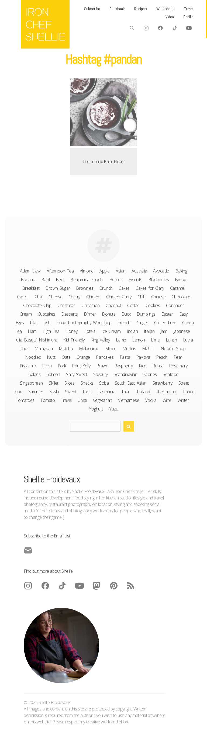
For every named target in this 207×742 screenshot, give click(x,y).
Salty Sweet (76, 374)
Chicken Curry (119, 297)
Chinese (158, 297)
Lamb (121, 340)
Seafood (170, 374)
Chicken (93, 297)
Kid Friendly (73, 340)
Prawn (102, 366)
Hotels (89, 331)
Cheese (55, 297)
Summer (35, 392)
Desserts (69, 314)
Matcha (66, 348)
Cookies (153, 305)
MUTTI (148, 348)
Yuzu (113, 409)
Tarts (87, 392)
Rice (142, 366)
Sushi (54, 392)
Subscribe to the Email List (47, 536)
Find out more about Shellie (48, 571)
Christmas (66, 305)
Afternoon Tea (60, 271)
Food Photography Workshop (84, 323)
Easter (167, 314)
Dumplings (146, 314)
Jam (164, 331)
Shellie (188, 17)
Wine (167, 400)
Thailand (142, 392)
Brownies (84, 288)
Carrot (23, 297)
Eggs (20, 323)
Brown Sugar (58, 288)
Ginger (142, 323)
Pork (62, 366)
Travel (189, 9)
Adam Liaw (30, 271)
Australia (139, 271)
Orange (83, 357)
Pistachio (28, 366)
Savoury (100, 374)
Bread (180, 279)
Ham (32, 331)
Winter (183, 400)
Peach (162, 357)
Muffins (129, 348)
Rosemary (178, 366)
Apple (104, 271)
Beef (60, 279)
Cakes (124, 288)
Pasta (125, 357)
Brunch (106, 288)
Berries (116, 279)
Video (169, 17)
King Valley (100, 340)
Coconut (113, 305)
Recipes (140, 9)
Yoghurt (96, 409)
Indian (132, 331)
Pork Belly (81, 366)
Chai (39, 297)
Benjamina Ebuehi (86, 279)
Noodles (33, 357)
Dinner (90, 314)
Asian (121, 271)
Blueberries (158, 279)
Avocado (161, 271)
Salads (34, 374)
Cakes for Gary (150, 288)
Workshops (165, 9)
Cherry (74, 297)
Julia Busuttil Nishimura (36, 340)
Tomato (47, 400)
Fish (46, 323)
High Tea (51, 331)
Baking (181, 271)
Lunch (171, 340)
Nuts (51, 357)
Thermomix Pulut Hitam (103, 161)
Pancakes (104, 357)
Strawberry (162, 383)
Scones (150, 374)
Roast (157, 366)
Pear (178, 357)
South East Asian (131, 383)
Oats (66, 357)
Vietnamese (128, 400)
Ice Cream (111, 331)
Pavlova (143, 357)
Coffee (133, 305)
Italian (149, 331)
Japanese (181, 331)
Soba (104, 383)
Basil (45, 279)
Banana (28, 279)
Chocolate (181, 297)
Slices (69, 383)
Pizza (47, 366)
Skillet (53, 383)
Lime (155, 340)
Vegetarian (102, 400)
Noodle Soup (173, 348)
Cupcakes (46, 314)
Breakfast (31, 288)
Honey (71, 331)
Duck (126, 314)
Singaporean (31, 383)
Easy (183, 314)
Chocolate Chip (37, 305)
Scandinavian (125, 374)
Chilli (141, 297)
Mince (110, 348)
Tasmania (106, 392)
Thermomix (166, 392)
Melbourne (89, 348)
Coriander (175, 305)
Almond (87, 271)
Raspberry (123, 366)
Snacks (87, 383)
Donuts (108, 314)
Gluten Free (165, 323)
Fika (33, 323)
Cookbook (117, 9)
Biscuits (135, 279)
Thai (125, 392)
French (124, 323)
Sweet (70, 392)
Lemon (138, 340)
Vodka (151, 400)
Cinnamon (90, 305)
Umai (82, 400)
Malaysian (43, 348)
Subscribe (92, 9)
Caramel (177, 288)
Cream (26, 314)
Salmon (53, 374)
